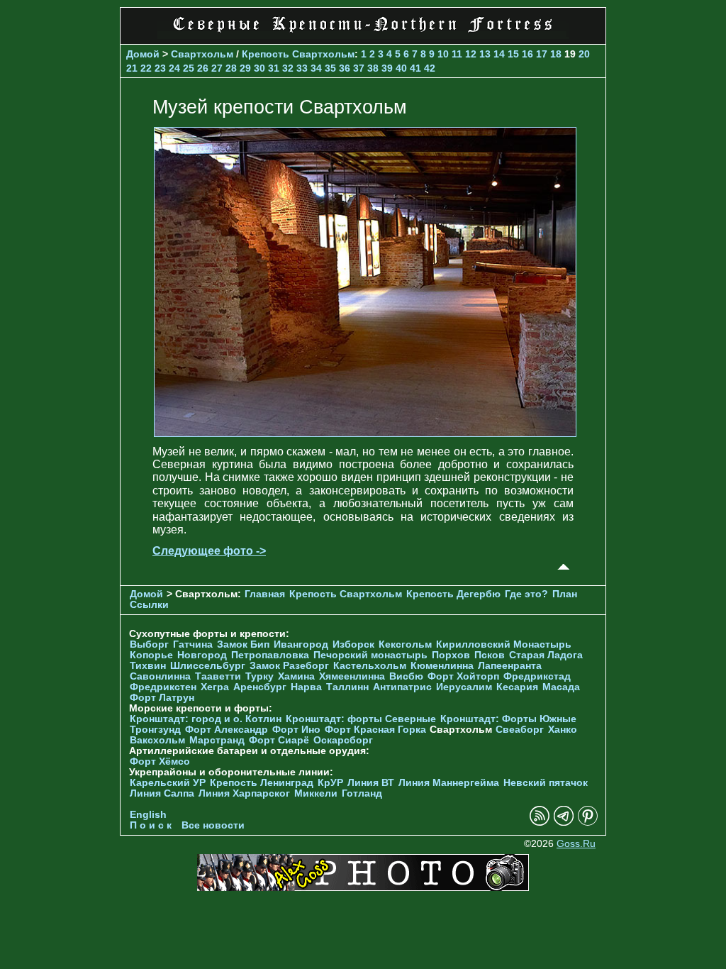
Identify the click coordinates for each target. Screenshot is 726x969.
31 (273, 68)
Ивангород (301, 644)
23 (160, 68)
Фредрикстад (537, 676)
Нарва (306, 687)
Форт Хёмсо (160, 761)
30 (259, 68)
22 (146, 68)
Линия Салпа (162, 793)
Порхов (451, 655)
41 (415, 68)
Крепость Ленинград (261, 782)
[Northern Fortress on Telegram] (564, 822)
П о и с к (151, 825)
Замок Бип (243, 644)
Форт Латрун (162, 697)
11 (457, 54)
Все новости (213, 825)
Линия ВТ (370, 782)
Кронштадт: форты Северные (361, 719)
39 (387, 68)
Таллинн (347, 687)
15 (513, 54)
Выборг (149, 644)
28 (231, 68)
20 (584, 54)
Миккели (315, 793)
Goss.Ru (576, 843)
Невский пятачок (545, 782)
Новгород (202, 655)
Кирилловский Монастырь (503, 644)
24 (174, 68)
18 (556, 54)
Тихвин (148, 665)
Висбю (406, 676)
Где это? (526, 594)
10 (443, 54)
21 (132, 68)
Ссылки (149, 604)
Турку (259, 676)
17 (541, 54)
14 (499, 54)
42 (429, 68)
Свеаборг (520, 729)
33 (302, 68)
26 (202, 68)
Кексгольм (405, 644)
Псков (489, 655)
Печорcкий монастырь (370, 655)
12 (470, 54)
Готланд (362, 793)
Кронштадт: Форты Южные (508, 719)
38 (373, 68)
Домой (143, 54)
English (148, 814)
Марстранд (217, 740)
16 (527, 54)
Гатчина (193, 644)
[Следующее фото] (365, 433)
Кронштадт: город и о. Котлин (205, 719)
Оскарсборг (343, 740)
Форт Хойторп (463, 676)
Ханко (562, 729)
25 (188, 68)
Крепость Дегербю (453, 594)
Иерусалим (464, 687)
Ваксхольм (157, 740)
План (564, 594)
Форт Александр (226, 729)
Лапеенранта (510, 665)
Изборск (353, 644)
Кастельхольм (369, 665)
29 (245, 68)
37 (358, 68)
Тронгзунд (155, 729)
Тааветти (218, 676)
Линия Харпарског (244, 793)
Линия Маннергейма (448, 782)
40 (401, 68)
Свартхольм (202, 54)
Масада (561, 687)
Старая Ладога (546, 655)
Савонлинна (160, 676)
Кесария (517, 687)
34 (316, 68)
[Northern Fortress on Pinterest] (588, 822)
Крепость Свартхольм (298, 54)
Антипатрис (402, 687)
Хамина (296, 676)
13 (485, 54)
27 (217, 68)
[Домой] (363, 35)
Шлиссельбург (207, 665)
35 (330, 68)
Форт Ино (296, 729)
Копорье (151, 655)
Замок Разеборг (289, 665)
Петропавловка (270, 655)
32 (288, 68)
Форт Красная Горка (375, 729)
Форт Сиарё (279, 740)
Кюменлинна (442, 665)
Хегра (215, 687)
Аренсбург (259, 687)
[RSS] (539, 822)
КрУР (330, 782)
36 (344, 68)
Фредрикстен (163, 687)
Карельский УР (168, 782)
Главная (265, 594)
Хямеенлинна (352, 676)
